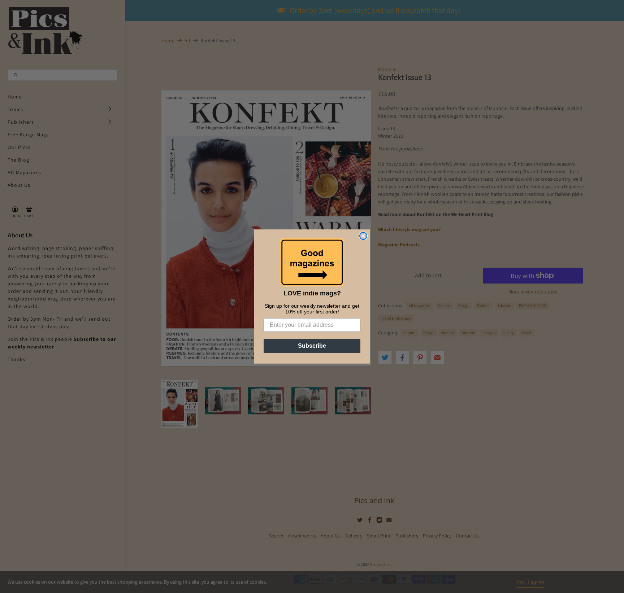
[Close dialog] (363, 236)
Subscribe (312, 346)
